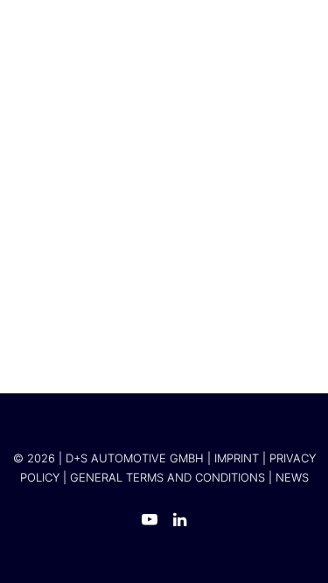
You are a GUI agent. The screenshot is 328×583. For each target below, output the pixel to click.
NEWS (292, 477)
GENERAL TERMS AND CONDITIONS (167, 477)
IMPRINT (236, 458)
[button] (288, 16)
